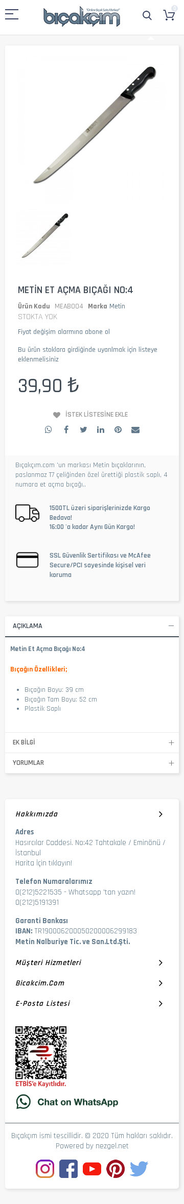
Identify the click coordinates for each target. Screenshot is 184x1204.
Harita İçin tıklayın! (43, 863)
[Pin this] (118, 429)
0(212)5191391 (37, 902)
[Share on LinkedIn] (101, 429)
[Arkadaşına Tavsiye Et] (135, 429)
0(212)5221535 (38, 892)
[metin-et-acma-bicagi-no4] (44, 238)
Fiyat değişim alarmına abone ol (64, 331)
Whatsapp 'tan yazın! (101, 892)
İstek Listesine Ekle (96, 414)
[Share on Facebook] (66, 429)
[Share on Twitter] (83, 429)
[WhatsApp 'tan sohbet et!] (92, 1101)
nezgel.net (112, 1146)
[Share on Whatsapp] (48, 429)
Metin (117, 306)
